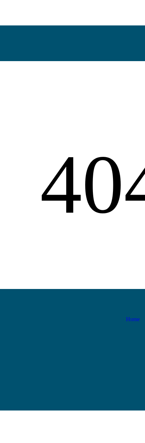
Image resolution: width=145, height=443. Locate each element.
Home (133, 319)
